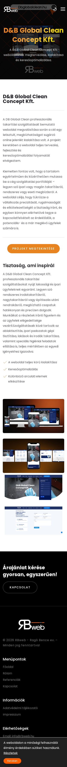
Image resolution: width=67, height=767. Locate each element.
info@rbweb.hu (23, 736)
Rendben (12, 760)
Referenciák (11, 680)
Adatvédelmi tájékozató (20, 708)
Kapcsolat (20, 587)
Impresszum (12, 714)
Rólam (7, 673)
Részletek (11, 753)
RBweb (20, 640)
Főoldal (8, 667)
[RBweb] (10, 9)
